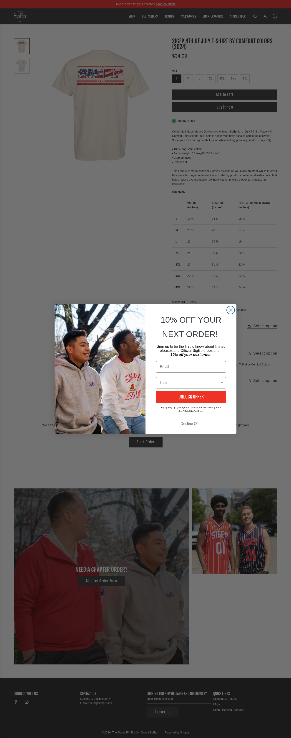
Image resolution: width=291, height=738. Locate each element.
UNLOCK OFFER (191, 396)
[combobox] (189, 382)
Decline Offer (191, 424)
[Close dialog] (231, 310)
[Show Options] (221, 382)
